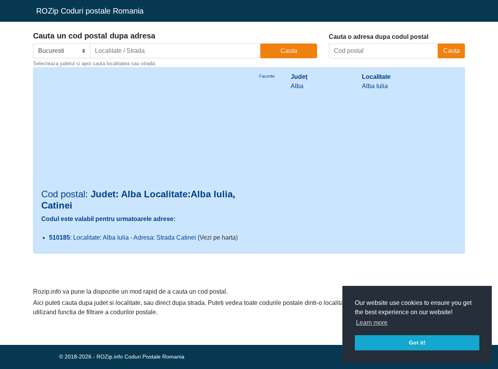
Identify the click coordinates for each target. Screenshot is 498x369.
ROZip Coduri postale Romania (90, 11)
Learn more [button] (372, 322)
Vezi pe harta (218, 237)
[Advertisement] (142, 130)
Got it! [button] (417, 342)
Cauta (289, 50)
